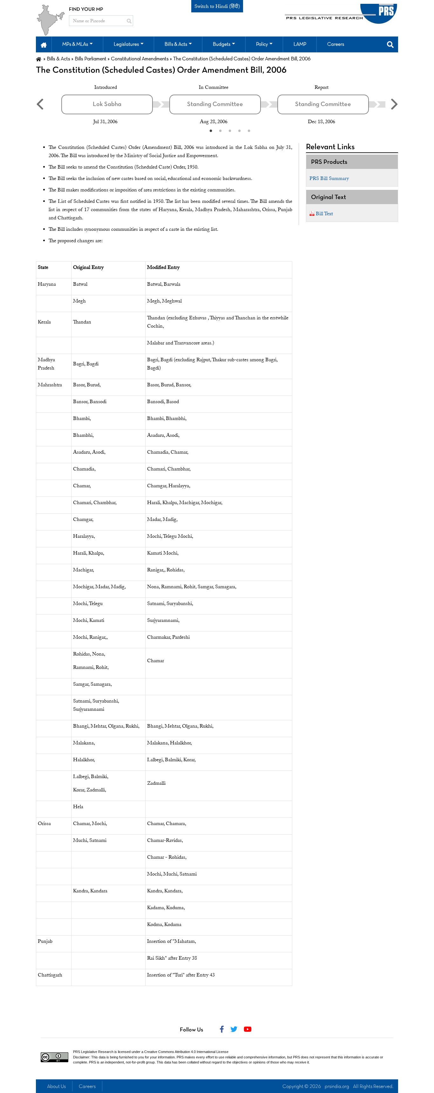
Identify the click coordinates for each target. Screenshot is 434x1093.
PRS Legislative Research (93, 1052)
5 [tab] (249, 130)
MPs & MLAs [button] (75, 44)
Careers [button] (335, 44)
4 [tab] (239, 130)
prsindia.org (337, 1086)
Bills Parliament (90, 59)
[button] (43, 44)
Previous (40, 104)
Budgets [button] (221, 44)
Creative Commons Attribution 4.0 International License (186, 1052)
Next (394, 104)
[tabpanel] (115, 104)
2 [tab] (220, 130)
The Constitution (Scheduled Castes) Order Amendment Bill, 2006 (161, 70)
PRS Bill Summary (329, 178)
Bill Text (324, 213)
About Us (56, 1086)
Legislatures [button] (126, 44)
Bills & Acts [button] (176, 44)
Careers (87, 1086)
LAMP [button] (300, 44)
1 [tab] (210, 130)
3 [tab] (230, 130)
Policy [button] (262, 44)
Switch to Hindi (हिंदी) (217, 6)
